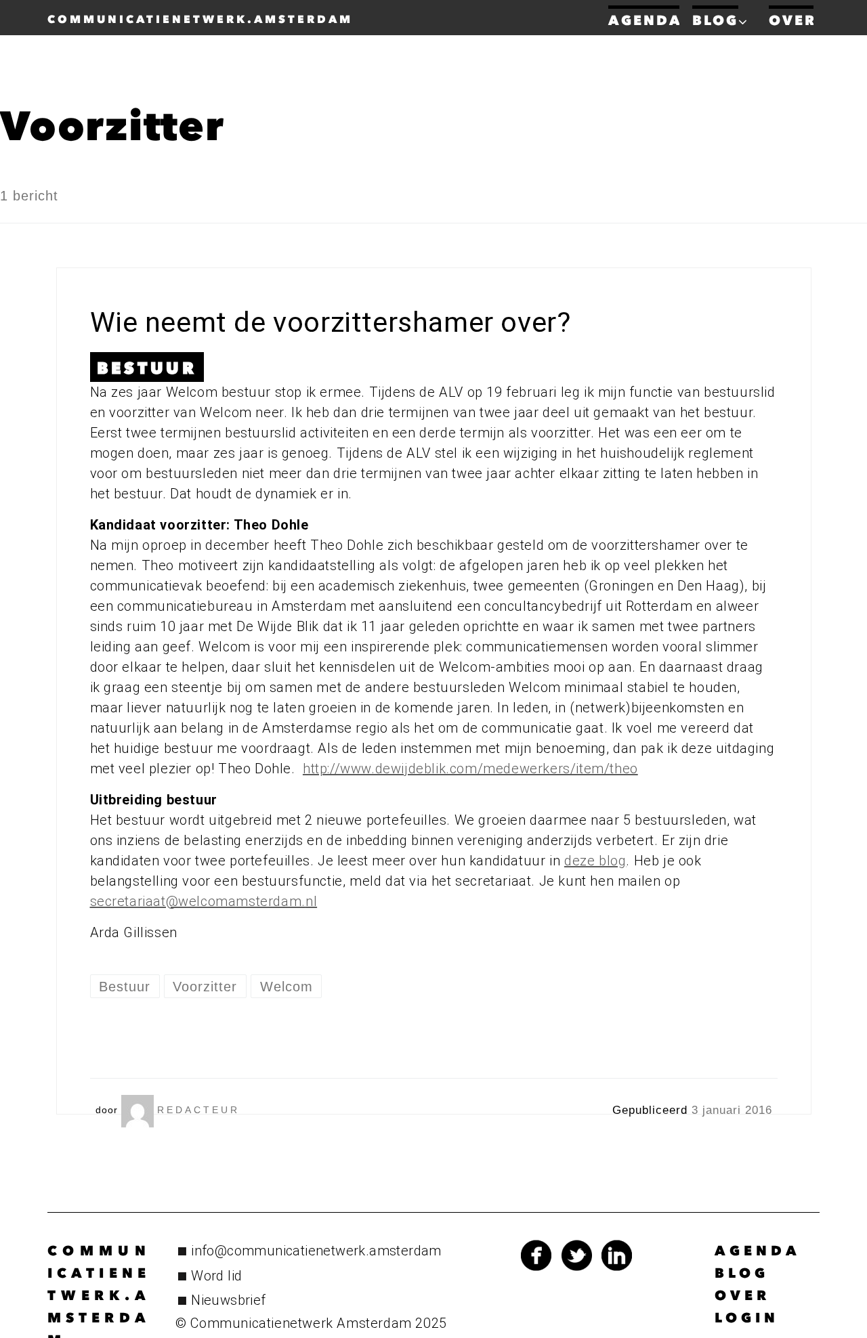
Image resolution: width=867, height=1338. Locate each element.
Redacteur (198, 1109)
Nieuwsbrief (228, 1300)
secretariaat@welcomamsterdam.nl (204, 901)
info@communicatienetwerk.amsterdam (316, 1251)
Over (742, 1295)
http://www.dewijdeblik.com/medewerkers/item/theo (470, 768)
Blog (742, 1273)
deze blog (595, 861)
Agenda (758, 1251)
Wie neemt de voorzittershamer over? (330, 322)
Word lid (216, 1276)
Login (747, 1318)
